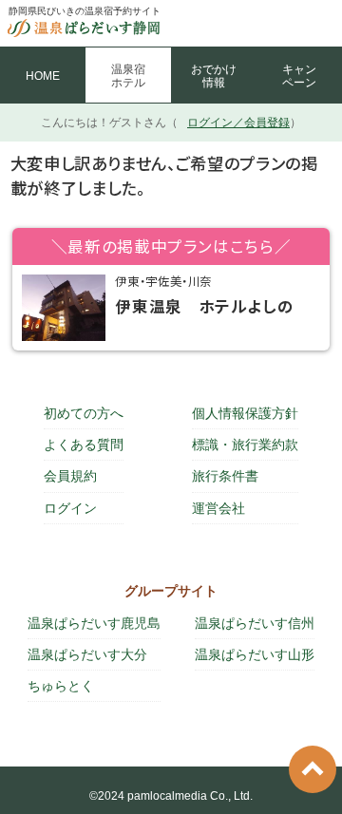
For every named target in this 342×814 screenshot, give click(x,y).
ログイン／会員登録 (238, 122)
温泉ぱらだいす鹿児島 (94, 623)
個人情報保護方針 (245, 413)
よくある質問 (84, 444)
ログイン (70, 508)
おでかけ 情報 (214, 76)
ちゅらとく (61, 685)
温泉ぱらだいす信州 (254, 623)
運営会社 (218, 508)
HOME (43, 76)
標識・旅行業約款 (245, 444)
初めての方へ (84, 413)
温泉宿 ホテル (128, 76)
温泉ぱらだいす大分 (87, 654)
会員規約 (70, 475)
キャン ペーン (299, 76)
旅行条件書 (225, 475)
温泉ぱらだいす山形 (254, 654)
